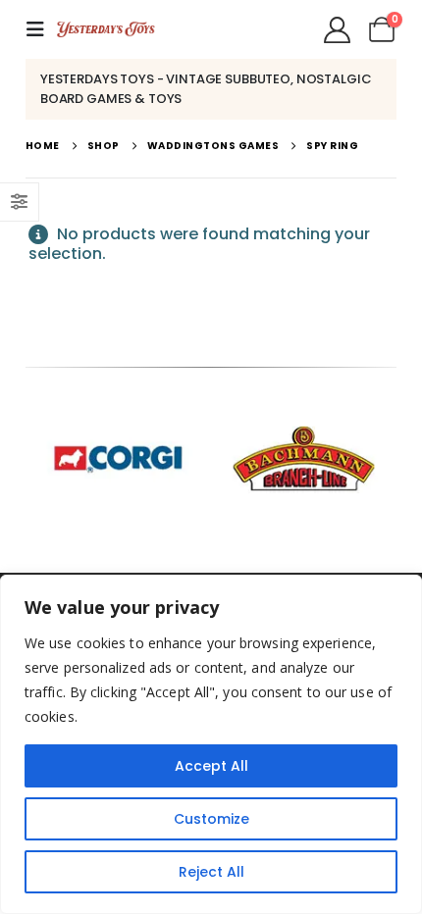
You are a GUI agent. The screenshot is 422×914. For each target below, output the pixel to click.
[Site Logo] (106, 29)
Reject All (211, 872)
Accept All (211, 766)
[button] (41, 29)
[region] (211, 744)
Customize (211, 819)
